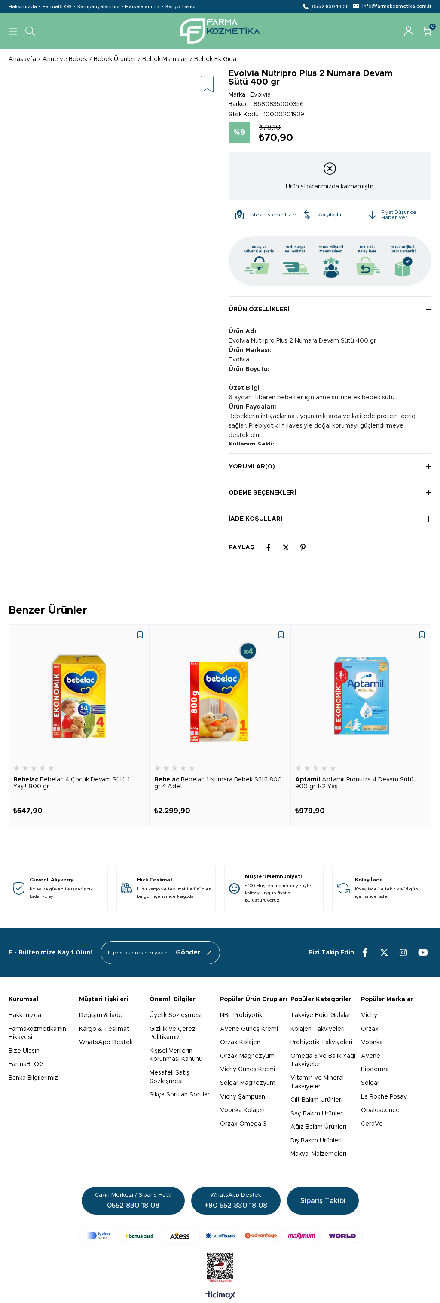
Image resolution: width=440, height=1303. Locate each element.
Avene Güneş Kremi (249, 1029)
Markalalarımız (142, 6)
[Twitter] (384, 952)
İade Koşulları (255, 519)
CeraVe (372, 1124)
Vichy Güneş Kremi (247, 1069)
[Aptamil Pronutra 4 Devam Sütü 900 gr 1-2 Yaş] (361, 694)
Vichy (369, 1015)
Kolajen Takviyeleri (317, 1029)
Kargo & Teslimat (104, 1029)
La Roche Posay (384, 1097)
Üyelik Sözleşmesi (176, 1015)
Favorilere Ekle (140, 634)
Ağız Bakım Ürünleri (318, 1127)
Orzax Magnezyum (247, 1056)
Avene (370, 1056)
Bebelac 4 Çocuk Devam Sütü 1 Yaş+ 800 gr (71, 783)
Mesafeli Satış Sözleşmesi (169, 1077)
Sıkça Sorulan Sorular (180, 1095)
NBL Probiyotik (241, 1015)
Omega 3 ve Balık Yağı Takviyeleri (322, 1060)
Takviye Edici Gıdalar (320, 1015)
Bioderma (375, 1069)
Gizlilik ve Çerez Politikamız (173, 1033)
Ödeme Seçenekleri (262, 493)
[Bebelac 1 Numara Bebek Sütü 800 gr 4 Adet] (220, 694)
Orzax (370, 1029)
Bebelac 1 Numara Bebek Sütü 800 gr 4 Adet (218, 783)
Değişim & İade (100, 1015)
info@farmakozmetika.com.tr (396, 6)
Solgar (370, 1083)
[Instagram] (403, 952)
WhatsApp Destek (106, 1042)
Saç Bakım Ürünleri (317, 1114)
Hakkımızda (23, 6)
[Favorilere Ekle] (207, 85)
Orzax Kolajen (240, 1042)
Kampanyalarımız (98, 6)
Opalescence (380, 1110)
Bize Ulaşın (24, 1051)
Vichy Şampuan (242, 1097)
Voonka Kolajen (242, 1110)
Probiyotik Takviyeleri (321, 1042)
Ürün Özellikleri (259, 310)
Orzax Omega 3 (243, 1124)
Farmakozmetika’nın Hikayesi (37, 1033)
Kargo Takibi (180, 6)
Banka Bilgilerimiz (33, 1078)
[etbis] (220, 1268)
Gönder (188, 952)
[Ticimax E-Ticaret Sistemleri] (220, 1296)
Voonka (372, 1042)
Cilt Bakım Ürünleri (316, 1100)
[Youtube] (422, 952)
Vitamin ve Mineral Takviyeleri (317, 1082)
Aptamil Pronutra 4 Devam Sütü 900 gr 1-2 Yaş (354, 783)
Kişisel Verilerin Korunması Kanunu (176, 1055)
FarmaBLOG (57, 6)
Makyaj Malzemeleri (318, 1154)
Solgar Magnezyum (247, 1083)
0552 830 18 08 (330, 6)
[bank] (220, 1235)
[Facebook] (364, 952)
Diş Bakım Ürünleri (316, 1141)
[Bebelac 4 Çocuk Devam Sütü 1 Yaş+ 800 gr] (79, 694)
